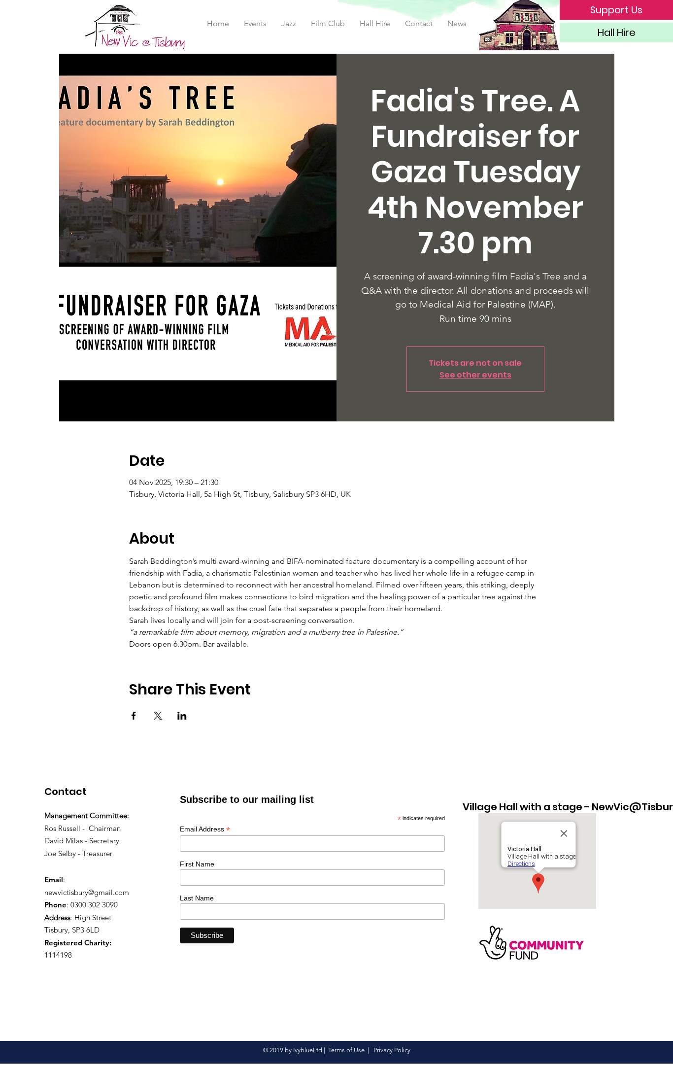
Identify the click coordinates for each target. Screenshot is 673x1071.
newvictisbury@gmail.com (86, 892)
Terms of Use (346, 1050)
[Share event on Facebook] (133, 716)
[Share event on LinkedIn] (182, 716)
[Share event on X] (158, 716)
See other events (475, 374)
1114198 (58, 955)
